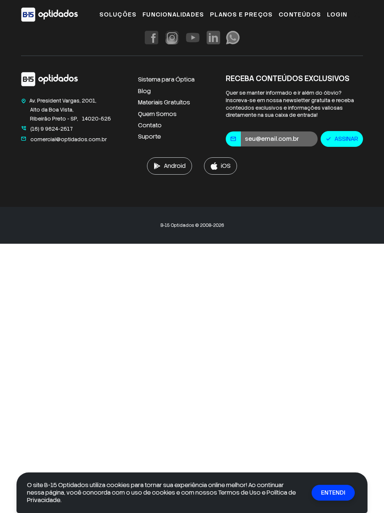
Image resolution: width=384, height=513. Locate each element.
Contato (150, 125)
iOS (226, 166)
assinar (342, 139)
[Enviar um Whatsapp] (233, 37)
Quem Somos (157, 114)
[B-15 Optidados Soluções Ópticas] (49, 81)
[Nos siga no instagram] (172, 37)
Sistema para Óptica (166, 79)
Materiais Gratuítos (164, 102)
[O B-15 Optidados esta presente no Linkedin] (213, 37)
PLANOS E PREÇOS (241, 14)
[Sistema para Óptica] (49, 15)
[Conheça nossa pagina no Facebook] (151, 37)
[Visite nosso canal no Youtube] (192, 37)
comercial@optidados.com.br (64, 139)
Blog (144, 91)
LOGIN (337, 14)
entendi (333, 492)
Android (175, 166)
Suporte (149, 136)
